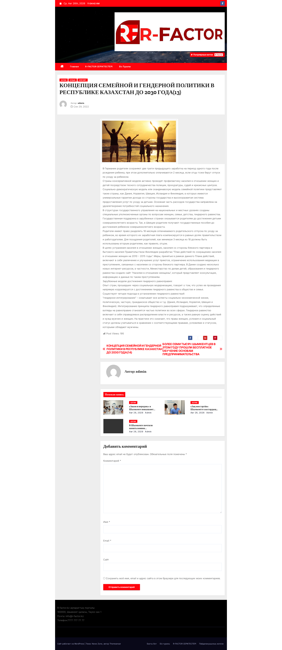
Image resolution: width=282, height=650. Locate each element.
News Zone (97, 644)
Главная (74, 66)
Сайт (106, 559)
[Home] (62, 66)
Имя (106, 521)
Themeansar (115, 644)
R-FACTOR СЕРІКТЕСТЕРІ (99, 66)
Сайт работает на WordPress (71, 644)
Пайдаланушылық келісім (211, 644)
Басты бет (152, 644)
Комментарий (112, 460)
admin (81, 103)
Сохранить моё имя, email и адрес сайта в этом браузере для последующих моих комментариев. (163, 578)
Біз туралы (125, 66)
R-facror (218, 55)
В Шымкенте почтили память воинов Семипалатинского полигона (144, 428)
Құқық (72, 80)
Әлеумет (82, 80)
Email (107, 540)
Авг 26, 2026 (136, 412)
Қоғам (63, 80)
